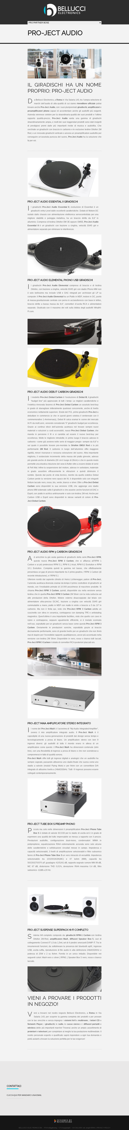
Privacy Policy (103, 1128)
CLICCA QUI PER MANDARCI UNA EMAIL (24, 1095)
